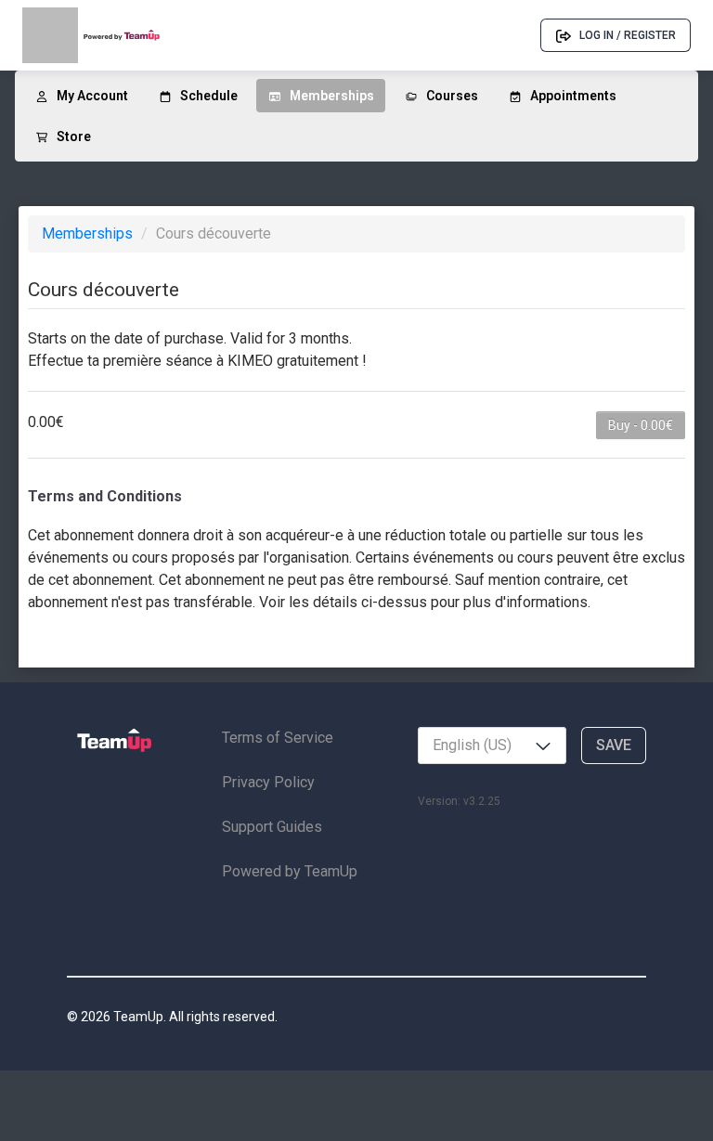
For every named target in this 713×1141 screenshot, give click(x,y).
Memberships (89, 233)
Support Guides (272, 827)
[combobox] (492, 745)
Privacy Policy (268, 782)
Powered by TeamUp (289, 871)
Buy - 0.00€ (640, 425)
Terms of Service (277, 737)
